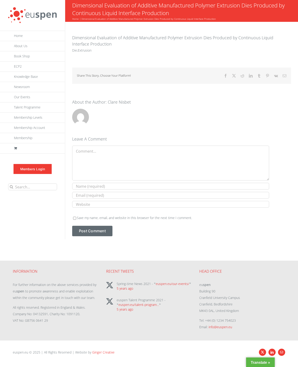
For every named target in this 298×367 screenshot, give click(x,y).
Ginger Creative (103, 352)
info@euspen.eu (220, 327)
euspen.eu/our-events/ (172, 284)
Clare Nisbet (119, 102)
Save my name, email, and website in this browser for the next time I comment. (134, 218)
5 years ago (125, 288)
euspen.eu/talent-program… (139, 304)
